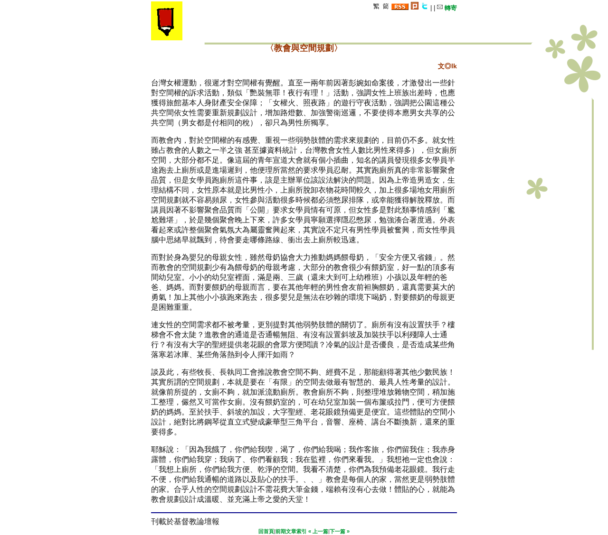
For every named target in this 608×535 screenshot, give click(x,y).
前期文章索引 (291, 531)
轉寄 (450, 7)
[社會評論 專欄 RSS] (399, 7)
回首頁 (266, 531)
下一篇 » (340, 531)
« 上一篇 (318, 531)
